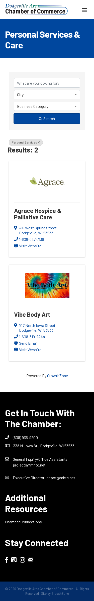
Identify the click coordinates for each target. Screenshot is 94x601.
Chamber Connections (23, 521)
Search (49, 118)
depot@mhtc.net (61, 477)
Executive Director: (30, 477)
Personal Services (24, 142)
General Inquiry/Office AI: (40, 459)
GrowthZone (57, 375)
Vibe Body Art (32, 314)
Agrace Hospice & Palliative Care (37, 214)
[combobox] (47, 94)
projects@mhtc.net (29, 464)
